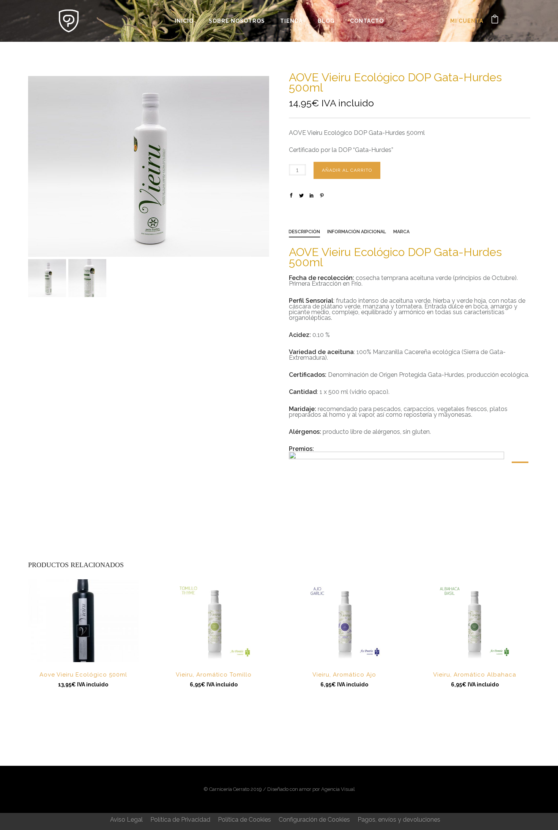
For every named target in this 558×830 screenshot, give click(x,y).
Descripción (304, 231)
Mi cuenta (466, 21)
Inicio (184, 21)
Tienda (291, 21)
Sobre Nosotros (237, 21)
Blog (326, 21)
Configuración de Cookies (314, 819)
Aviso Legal (126, 819)
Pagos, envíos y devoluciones (399, 819)
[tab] (308, 233)
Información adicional (356, 231)
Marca (401, 231)
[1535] (520, 462)
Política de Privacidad (180, 819)
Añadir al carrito (347, 170)
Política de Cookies (244, 819)
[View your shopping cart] (494, 20)
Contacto (367, 21)
